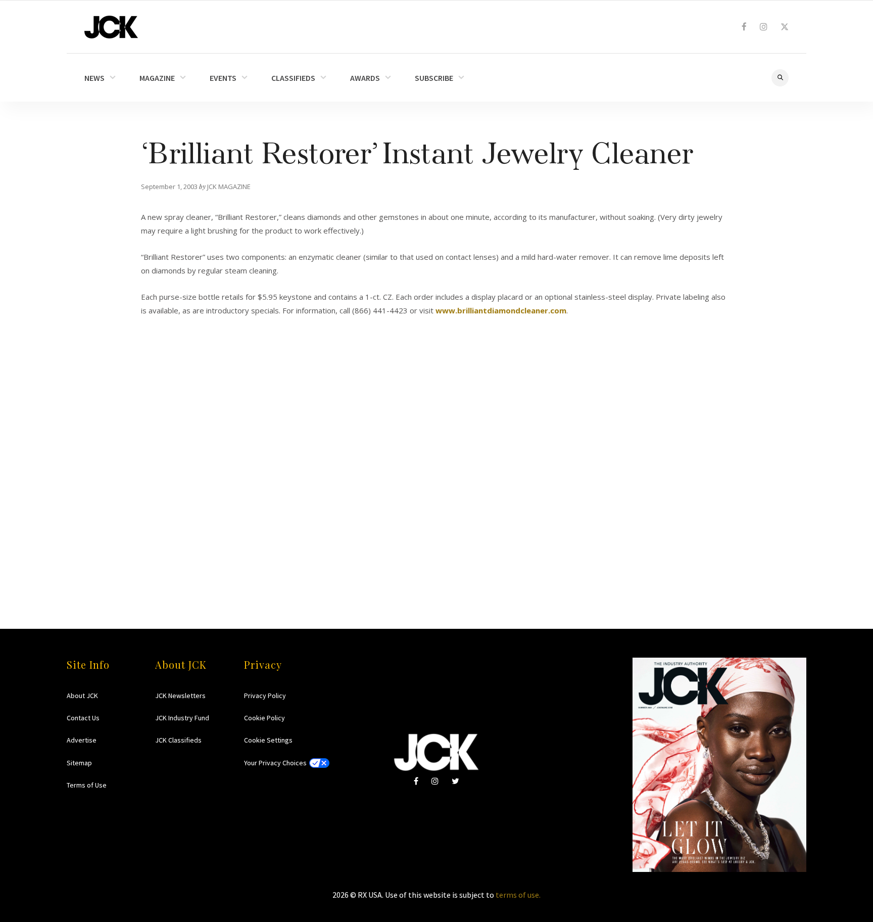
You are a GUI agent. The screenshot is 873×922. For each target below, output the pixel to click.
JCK (111, 27)
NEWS (94, 78)
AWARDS (365, 78)
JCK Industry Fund (182, 717)
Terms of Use (87, 785)
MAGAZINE (157, 78)
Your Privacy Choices (275, 762)
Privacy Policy (265, 695)
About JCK (82, 695)
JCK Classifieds (178, 740)
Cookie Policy (264, 717)
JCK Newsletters (180, 695)
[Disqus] (436, 447)
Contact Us (83, 717)
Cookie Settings (268, 740)
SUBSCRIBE (434, 78)
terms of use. (518, 895)
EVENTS (223, 78)
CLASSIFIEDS (293, 78)
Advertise (81, 740)
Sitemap (79, 762)
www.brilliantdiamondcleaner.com (500, 310)
